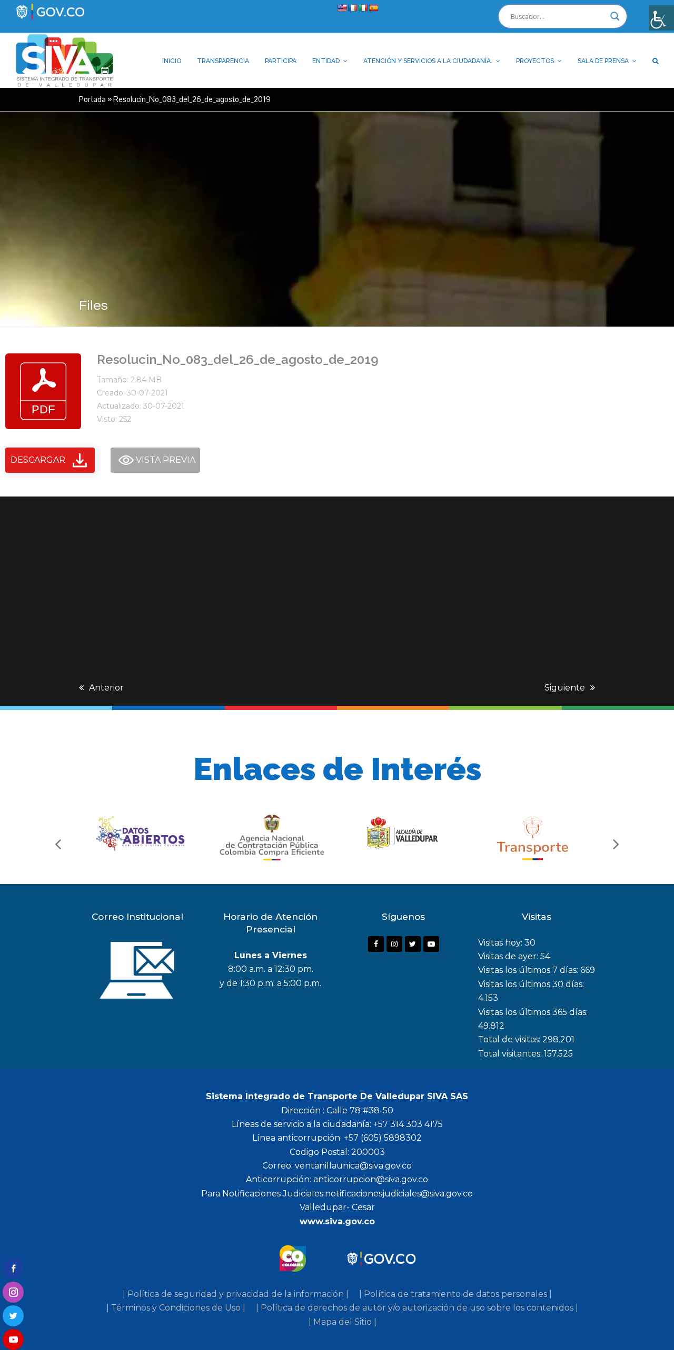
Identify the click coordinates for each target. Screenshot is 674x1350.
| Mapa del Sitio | (342, 1322)
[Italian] (363, 8)
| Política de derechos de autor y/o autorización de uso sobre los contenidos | (417, 1308)
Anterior (106, 688)
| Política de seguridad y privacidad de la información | (236, 1294)
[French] (352, 8)
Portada (92, 99)
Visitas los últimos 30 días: (531, 984)
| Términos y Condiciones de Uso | (175, 1308)
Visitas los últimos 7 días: (529, 970)
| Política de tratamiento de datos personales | (455, 1294)
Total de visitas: (510, 1039)
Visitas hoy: (501, 943)
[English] (341, 8)
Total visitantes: (511, 1054)
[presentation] (57, 843)
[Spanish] (373, 8)
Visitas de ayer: (509, 956)
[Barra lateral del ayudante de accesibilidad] (661, 18)
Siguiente (564, 688)
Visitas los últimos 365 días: (533, 1012)
